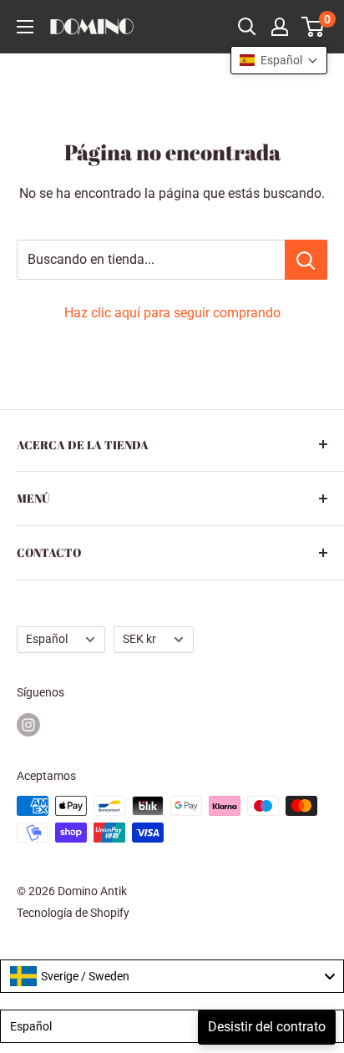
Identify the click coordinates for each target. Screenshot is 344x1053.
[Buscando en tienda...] (306, 260)
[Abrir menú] (25, 26)
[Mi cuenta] (279, 27)
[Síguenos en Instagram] (28, 725)
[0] (313, 27)
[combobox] (172, 976)
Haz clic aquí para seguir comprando (172, 313)
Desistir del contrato (267, 1027)
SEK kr (139, 638)
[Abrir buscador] (247, 27)
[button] (278, 60)
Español (47, 638)
